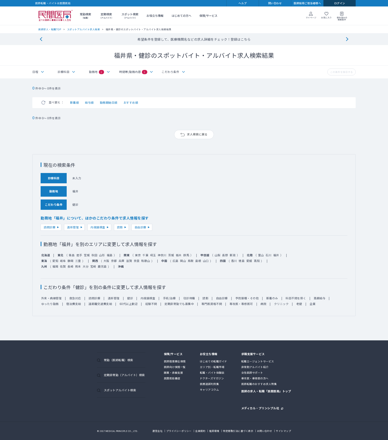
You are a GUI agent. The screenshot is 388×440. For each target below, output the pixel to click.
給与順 (89, 102)
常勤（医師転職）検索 (118, 360)
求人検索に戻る (197, 134)
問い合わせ (275, 3)
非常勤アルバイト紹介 (255, 367)
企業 (312, 304)
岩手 (79, 255)
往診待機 (189, 298)
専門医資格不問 (211, 304)
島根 (198, 261)
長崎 (70, 266)
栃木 (179, 255)
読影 (120, 227)
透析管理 (73, 227)
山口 (206, 261)
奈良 (137, 261)
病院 (263, 304)
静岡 (70, 261)
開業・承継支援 (173, 373)
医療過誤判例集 (209, 384)
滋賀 (129, 261)
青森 (72, 255)
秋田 (94, 255)
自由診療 (140, 227)
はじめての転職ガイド (213, 361)
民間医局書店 (172, 378)
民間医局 (55, 16)
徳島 (242, 261)
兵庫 (121, 261)
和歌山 (145, 261)
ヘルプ (242, 3)
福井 (276, 255)
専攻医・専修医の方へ (255, 378)
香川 (234, 261)
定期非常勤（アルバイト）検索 (124, 375)
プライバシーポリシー (179, 431)
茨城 (171, 255)
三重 (78, 261)
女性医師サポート (252, 373)
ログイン (339, 3)
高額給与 (319, 298)
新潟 (233, 255)
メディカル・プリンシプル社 (260, 407)
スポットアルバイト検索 (120, 390)
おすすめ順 (130, 102)
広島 (175, 261)
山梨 (217, 255)
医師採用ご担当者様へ (307, 3)
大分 (86, 266)
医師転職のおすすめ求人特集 (259, 384)
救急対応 (75, 298)
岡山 (183, 261)
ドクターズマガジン (212, 378)
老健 (299, 304)
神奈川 (162, 255)
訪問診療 (49, 227)
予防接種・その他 (247, 298)
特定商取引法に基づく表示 (238, 431)
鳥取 (191, 261)
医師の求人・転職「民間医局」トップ (266, 391)
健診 (130, 298)
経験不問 (151, 304)
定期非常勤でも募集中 (179, 304)
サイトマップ (283, 431)
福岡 (55, 266)
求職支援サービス (253, 354)
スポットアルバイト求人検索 (83, 29)
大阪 (106, 261)
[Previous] (40, 39)
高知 (257, 261)
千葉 (145, 255)
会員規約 (200, 431)
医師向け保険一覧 (175, 367)
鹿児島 (102, 266)
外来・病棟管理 (51, 298)
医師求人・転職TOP (49, 29)
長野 (225, 255)
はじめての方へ (181, 16)
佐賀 (63, 266)
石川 (268, 255)
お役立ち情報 (155, 16)
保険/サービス (208, 16)
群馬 (186, 255)
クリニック (281, 304)
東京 (138, 255)
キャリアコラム (209, 389)
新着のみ (272, 298)
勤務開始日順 (108, 102)
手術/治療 (169, 298)
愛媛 (249, 261)
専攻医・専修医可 (241, 304)
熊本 (78, 266)
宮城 (87, 255)
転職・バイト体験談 (212, 373)
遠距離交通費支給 (100, 304)
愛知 (55, 261)
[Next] (347, 39)
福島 (110, 255)
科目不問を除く (296, 298)
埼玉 (153, 255)
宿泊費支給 (73, 304)
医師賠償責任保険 (175, 361)
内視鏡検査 (98, 227)
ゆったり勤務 (50, 304)
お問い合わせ (264, 431)
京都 (114, 261)
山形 (102, 255)
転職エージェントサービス (257, 361)
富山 (261, 255)
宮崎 (93, 266)
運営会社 (157, 431)
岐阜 (63, 261)
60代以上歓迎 (129, 304)
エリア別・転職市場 (212, 367)
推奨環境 (214, 431)
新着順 (74, 102)
